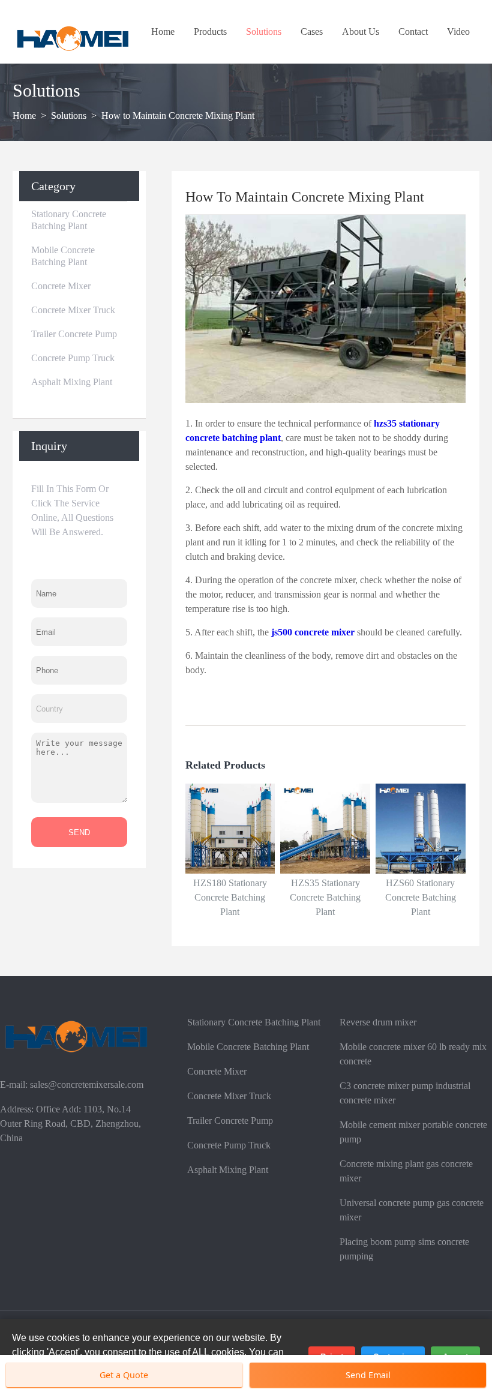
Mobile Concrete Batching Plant (63, 256)
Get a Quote (124, 1375)
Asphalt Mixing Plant (71, 382)
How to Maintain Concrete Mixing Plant (177, 115)
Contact (413, 31)
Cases (312, 31)
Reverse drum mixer (378, 1022)
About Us (360, 31)
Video (458, 31)
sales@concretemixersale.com (86, 1084)
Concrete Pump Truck (73, 358)
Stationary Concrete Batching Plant (68, 220)
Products (210, 31)
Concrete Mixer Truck (73, 310)
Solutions (263, 31)
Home (163, 31)
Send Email (368, 1375)
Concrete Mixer (61, 286)
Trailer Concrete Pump (74, 334)
